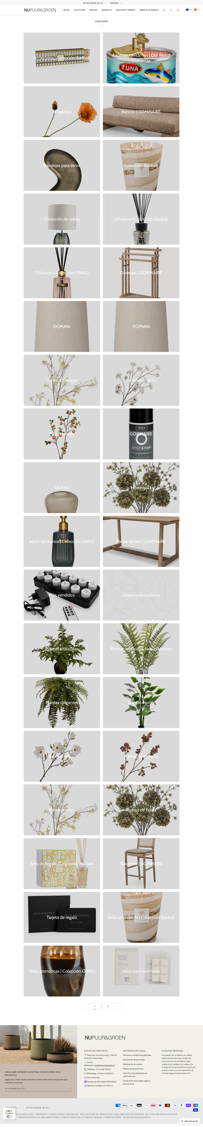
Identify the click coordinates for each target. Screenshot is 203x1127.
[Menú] (14, 1109)
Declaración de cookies (132, 1067)
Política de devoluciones (133, 1072)
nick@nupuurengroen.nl (104, 1068)
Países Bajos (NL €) (93, 6)
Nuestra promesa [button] (172, 1054)
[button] (79, 13)
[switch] (9, 1116)
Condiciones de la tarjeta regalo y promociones (91, 1120)
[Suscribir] (70, 1091)
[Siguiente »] (118, 1009)
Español (114, 6)
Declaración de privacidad (134, 1062)
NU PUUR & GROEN (17, 1117)
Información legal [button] (134, 1054)
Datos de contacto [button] (96, 1054)
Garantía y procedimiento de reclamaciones (32, 1120)
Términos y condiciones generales (137, 1058)
